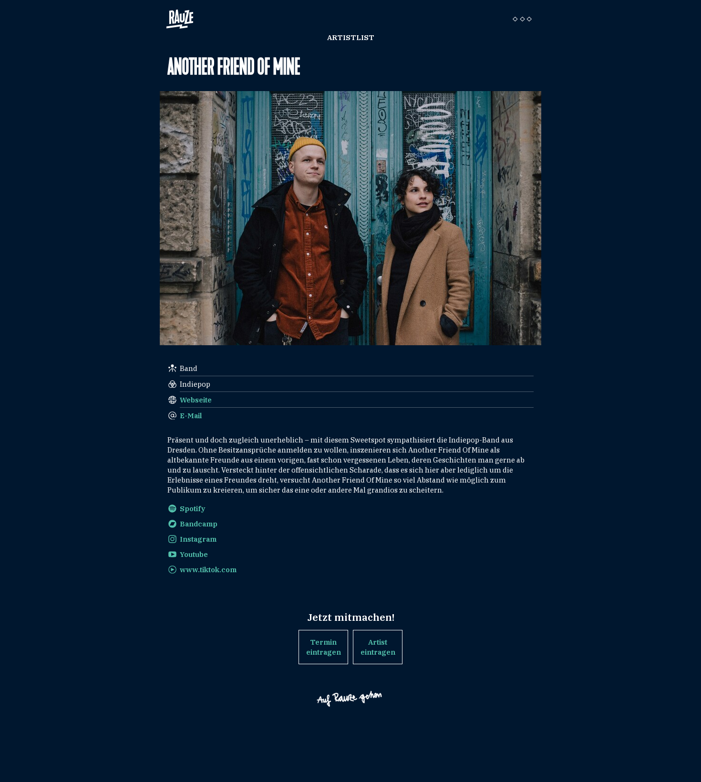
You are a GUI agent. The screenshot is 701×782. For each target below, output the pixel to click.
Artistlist (350, 37)
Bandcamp (198, 523)
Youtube (194, 554)
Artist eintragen (378, 647)
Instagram (198, 539)
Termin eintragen (323, 647)
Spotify (192, 508)
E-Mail (191, 415)
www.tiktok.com (208, 569)
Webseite (196, 399)
